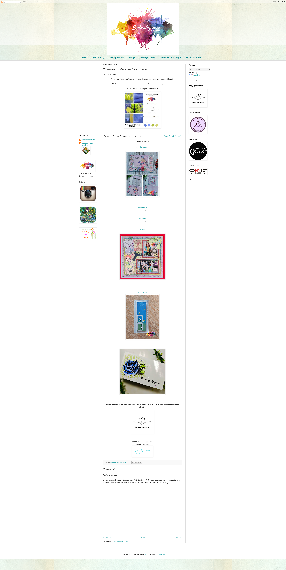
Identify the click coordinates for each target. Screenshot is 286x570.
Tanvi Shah (142, 292)
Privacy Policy (193, 57)
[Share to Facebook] (139, 462)
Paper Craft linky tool (172, 136)
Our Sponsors (116, 57)
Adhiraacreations (88, 139)
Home (83, 57)
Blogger (162, 554)
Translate (196, 75)
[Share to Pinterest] (141, 462)
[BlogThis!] (135, 462)
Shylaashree (142, 344)
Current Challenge (170, 57)
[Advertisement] (87, 97)
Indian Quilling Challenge (87, 144)
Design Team (148, 57)
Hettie (142, 229)
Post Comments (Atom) (120, 541)
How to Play (97, 57)
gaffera (146, 554)
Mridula (142, 218)
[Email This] (132, 462)
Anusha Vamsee (142, 147)
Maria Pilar (142, 207)
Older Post (178, 537)
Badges (133, 57)
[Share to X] (137, 462)
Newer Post (107, 537)
